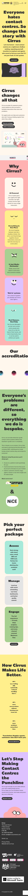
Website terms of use (8, 843)
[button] (14, 60)
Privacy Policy (6, 842)
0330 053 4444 (8, 832)
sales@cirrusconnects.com (13, 834)
